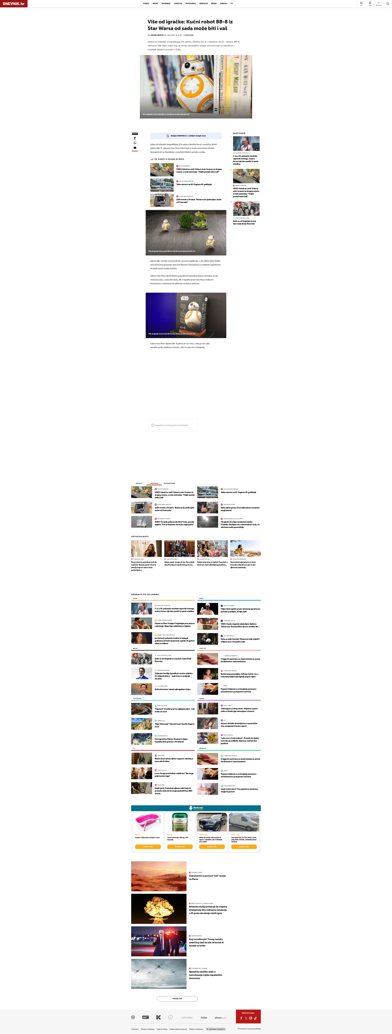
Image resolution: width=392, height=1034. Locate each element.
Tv (231, 3)
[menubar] (387, 4)
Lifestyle (178, 3)
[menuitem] (387, 3)
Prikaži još (177, 998)
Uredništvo (135, 1029)
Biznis (214, 3)
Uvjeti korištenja (161, 1029)
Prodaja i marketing (147, 1029)
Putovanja (191, 3)
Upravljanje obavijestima (217, 1029)
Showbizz (166, 3)
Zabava (223, 3)
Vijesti (146, 3)
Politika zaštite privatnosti (178, 1029)
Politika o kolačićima (196, 1029)
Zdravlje (203, 3)
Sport (155, 3)
